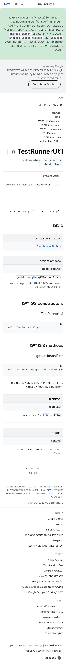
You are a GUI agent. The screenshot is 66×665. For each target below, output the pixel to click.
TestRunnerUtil (47, 246)
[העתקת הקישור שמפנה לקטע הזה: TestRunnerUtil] (37, 314)
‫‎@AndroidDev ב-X (53, 565)
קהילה (38, 645)
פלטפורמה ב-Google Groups (47, 581)
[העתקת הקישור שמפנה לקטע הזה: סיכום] (49, 226)
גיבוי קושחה (57, 540)
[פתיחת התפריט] (59, 4)
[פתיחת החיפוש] (22, 4)
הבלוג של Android (53, 570)
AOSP (60, 98)
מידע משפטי (25, 645)
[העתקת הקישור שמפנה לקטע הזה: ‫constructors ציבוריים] (18, 304)
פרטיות (57, 651)
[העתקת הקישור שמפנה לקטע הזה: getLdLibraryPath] (32, 356)
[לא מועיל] (39, 104)
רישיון (12, 645)
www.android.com (53, 617)
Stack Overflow (55, 627)
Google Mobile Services (50, 622)
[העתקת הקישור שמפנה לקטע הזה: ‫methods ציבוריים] (26, 346)
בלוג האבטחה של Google (49, 576)
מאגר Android (55, 518)
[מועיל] (45, 104)
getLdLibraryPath (28, 277)
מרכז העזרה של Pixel (52, 611)
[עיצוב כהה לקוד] (61, 324)
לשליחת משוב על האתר (38, 651)
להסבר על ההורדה (53, 529)
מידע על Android (54, 645)
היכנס (7, 4)
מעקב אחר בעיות (54, 633)
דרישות (59, 524)
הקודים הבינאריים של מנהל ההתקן (45, 545)
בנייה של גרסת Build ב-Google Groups (42, 586)
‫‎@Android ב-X (55, 559)
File (46, 415)
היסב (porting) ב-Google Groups (45, 592)
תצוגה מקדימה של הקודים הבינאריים (44, 535)
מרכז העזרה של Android (50, 606)
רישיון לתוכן (52, 490)
